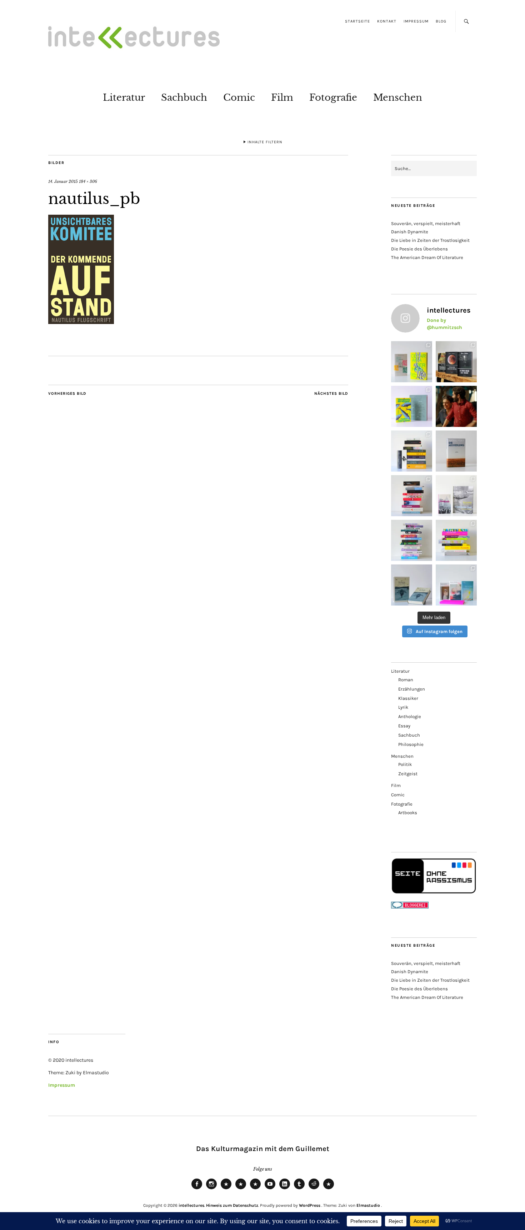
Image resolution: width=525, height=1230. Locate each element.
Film (282, 97)
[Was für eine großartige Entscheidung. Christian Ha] (411, 361)
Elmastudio (368, 1205)
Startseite (357, 21)
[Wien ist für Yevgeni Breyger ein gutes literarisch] (411, 406)
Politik (405, 764)
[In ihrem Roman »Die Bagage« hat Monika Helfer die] (456, 585)
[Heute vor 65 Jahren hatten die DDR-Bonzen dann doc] (456, 495)
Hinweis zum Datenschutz (232, 1205)
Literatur (124, 97)
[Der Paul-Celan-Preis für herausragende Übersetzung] (411, 585)
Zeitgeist (408, 773)
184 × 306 (88, 181)
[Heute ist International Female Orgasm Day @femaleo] (456, 540)
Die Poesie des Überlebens (419, 249)
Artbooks (407, 812)
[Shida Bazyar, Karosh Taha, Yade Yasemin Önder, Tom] (411, 540)
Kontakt (386, 21)
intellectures (191, 1205)
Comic (239, 97)
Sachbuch (184, 97)
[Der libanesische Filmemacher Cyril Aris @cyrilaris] (456, 406)
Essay (404, 725)
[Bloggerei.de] (410, 907)
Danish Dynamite (409, 231)
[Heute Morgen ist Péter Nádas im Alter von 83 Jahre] (456, 361)
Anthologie (409, 716)
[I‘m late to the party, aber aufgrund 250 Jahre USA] (411, 495)
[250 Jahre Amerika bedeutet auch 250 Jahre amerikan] (411, 451)
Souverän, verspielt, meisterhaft (425, 223)
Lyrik (403, 707)
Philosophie (411, 744)
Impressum (416, 21)
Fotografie (333, 97)
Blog (441, 21)
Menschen (397, 97)
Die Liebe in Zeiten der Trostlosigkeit (430, 240)
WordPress (309, 1205)
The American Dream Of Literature (427, 257)
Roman (405, 679)
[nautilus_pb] (81, 321)
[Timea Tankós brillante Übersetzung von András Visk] (456, 451)
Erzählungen (411, 689)
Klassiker (408, 698)
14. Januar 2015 (63, 181)
